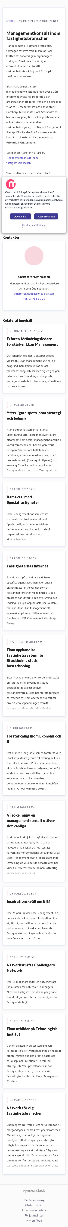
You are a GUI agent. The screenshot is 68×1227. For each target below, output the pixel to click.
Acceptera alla (46, 216)
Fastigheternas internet (27, 566)
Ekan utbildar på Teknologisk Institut (32, 1031)
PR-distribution (34, 1205)
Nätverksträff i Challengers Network (31, 968)
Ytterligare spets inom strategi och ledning (34, 415)
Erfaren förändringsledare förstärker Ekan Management (32, 341)
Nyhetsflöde (34, 1220)
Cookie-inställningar (34, 224)
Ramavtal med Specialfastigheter (23, 500)
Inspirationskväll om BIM (28, 901)
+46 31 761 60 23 (34, 299)
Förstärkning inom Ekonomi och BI (34, 739)
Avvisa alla (20, 216)
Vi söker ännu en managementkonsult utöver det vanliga (31, 820)
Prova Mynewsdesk (34, 1210)
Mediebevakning (34, 1200)
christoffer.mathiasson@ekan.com (34, 293)
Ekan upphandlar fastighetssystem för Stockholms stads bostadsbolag (25, 657)
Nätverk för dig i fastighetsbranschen (24, 1110)
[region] (34, 205)
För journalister (34, 1215)
